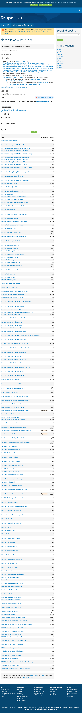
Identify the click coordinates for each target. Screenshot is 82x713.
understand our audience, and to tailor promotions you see (58, 2)
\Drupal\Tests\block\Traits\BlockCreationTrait (37, 65)
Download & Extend (56, 687)
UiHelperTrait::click (6, 527)
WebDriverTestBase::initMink (9, 658)
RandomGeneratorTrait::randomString (12, 407)
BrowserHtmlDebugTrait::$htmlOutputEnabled (14, 159)
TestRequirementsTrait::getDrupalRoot (12, 438)
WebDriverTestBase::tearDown (10, 665)
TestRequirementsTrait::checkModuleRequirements (16, 430)
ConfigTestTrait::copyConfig (9, 287)
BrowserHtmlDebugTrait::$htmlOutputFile (13, 162)
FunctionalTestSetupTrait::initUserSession (13, 331)
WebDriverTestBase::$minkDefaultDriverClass (14, 628)
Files (58, 60)
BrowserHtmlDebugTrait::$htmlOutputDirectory (15, 157)
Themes (52, 693)
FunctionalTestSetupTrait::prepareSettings (13, 352)
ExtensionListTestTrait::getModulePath (12, 294)
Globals (59, 58)
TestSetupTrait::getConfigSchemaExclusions (14, 489)
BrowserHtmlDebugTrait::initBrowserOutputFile (15, 180)
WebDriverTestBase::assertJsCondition (12, 631)
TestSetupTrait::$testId (8, 482)
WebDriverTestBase (35, 79)
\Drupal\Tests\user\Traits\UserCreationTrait (39, 70)
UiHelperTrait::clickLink (7, 530)
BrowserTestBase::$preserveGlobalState (12, 206)
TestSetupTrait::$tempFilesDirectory (11, 479)
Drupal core (53, 689)
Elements (59, 67)
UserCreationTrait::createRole (9, 590)
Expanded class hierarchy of (14, 87)
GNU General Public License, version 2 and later (64, 707)
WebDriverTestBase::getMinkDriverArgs (12, 651)
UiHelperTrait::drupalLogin (9, 546)
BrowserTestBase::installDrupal (10, 257)
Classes (59, 53)
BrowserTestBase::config (8, 228)
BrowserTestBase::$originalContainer (12, 199)
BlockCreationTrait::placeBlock (10, 140)
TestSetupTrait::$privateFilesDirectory (12, 461)
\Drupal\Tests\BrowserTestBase (15, 81)
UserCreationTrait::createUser (10, 594)
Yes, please (34, 5)
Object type (4, 130)
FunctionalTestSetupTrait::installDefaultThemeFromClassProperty (20, 335)
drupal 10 (5, 25)
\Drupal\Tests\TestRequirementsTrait (14, 70)
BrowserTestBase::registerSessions (11, 260)
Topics (59, 51)
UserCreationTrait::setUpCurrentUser (12, 603)
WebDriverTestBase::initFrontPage (11, 655)
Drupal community (27, 677)
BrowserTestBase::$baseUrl (9, 183)
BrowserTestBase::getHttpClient (10, 241)
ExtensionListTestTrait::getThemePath (12, 297)
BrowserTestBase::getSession (9, 248)
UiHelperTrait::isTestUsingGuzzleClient (12, 574)
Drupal (27, 709)
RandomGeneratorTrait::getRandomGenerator (14, 396)
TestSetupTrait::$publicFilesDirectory (12, 465)
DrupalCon (20, 698)
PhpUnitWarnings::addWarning (10, 392)
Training (19, 691)
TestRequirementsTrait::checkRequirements (14, 434)
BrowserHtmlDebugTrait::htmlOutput (12, 176)
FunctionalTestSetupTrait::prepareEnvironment (14, 343)
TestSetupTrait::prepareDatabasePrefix (12, 498)
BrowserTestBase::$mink (8, 194)
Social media (4, 691)
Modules (52, 691)
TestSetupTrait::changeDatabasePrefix (12, 485)
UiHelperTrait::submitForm (9, 580)
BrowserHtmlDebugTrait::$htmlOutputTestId (14, 164)
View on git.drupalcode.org (45, 97)
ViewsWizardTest (43, 82)
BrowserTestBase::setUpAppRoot (11, 262)
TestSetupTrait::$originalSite (9, 457)
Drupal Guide (37, 689)
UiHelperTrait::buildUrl (7, 519)
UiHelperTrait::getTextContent (10, 567)
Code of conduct (22, 700)
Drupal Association (72, 691)
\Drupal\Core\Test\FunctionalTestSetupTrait (16, 63)
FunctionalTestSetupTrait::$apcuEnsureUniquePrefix (16, 301)
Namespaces (60, 61)
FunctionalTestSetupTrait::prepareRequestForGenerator (17, 348)
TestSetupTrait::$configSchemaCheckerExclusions (15, 442)
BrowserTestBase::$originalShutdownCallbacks (15, 202)
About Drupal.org (72, 693)
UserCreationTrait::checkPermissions (12, 583)
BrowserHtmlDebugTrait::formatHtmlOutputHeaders (16, 167)
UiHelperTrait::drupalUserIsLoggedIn (11, 559)
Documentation (38, 687)
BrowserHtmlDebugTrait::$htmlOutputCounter (14, 150)
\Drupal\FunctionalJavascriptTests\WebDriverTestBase (24, 84)
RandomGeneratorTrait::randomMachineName (14, 400)
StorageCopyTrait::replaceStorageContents (13, 427)
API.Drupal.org (38, 695)
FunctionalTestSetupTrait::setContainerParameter (15, 367)
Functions (60, 54)
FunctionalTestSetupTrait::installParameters (14, 339)
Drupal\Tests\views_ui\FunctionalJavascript (13, 110)
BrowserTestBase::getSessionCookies (12, 251)
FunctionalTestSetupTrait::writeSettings (12, 375)
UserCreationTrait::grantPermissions (11, 597)
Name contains (5, 117)
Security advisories (6, 695)
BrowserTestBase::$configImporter (11, 187)
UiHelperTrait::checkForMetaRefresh (11, 523)
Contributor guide (22, 695)
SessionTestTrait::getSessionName (11, 423)
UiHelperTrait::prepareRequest (10, 577)
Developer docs (38, 693)
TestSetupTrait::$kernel (8, 453)
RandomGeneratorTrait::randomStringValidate (15, 410)
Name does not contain (8, 123)
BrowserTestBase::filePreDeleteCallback (12, 232)
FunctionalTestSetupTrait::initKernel (11, 325)
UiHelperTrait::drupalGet (8, 542)
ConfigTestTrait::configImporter (10, 283)
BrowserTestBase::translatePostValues (12, 270)
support (43, 675)
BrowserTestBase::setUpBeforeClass (11, 265)
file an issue (33, 675)
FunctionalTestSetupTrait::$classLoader (12, 306)
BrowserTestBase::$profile (8, 209)
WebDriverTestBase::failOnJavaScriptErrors (14, 640)
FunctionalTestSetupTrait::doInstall (11, 314)
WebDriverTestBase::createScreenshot (12, 637)
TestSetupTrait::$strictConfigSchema (12, 474)
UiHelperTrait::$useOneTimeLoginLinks (12, 515)
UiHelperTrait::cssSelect (8, 534)
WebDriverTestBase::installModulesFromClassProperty (17, 662)
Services (59, 65)
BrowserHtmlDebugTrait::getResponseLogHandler (15, 172)
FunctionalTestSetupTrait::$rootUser (12, 309)
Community (20, 687)
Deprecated (60, 63)
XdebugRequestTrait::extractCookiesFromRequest (15, 668)
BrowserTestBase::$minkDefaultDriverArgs (13, 196)
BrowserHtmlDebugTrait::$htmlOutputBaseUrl (14, 145)
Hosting (19, 693)
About (69, 687)
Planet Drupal (5, 689)
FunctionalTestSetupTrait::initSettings (12, 328)
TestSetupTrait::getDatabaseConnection (13, 494)
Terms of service (71, 695)
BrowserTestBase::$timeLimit (9, 218)
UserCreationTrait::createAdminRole (11, 586)
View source (4, 112)
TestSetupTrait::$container (9, 446)
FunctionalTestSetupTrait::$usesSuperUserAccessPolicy (17, 312)
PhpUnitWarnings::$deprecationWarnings (13, 388)
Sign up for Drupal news (8, 693)
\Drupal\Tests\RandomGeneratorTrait (14, 66)
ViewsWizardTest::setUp (8, 614)
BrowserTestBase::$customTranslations (13, 191)
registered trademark (39, 709)
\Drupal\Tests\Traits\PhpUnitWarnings (35, 72)
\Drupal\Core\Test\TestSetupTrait (13, 65)
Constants (60, 56)
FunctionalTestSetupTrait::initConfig (11, 322)
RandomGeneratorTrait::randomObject (12, 404)
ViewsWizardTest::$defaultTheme (11, 607)
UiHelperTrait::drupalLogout (9, 550)
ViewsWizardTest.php (22, 25)
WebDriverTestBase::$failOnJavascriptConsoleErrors (16, 624)
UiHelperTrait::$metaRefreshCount (11, 510)
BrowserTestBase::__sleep (8, 279)
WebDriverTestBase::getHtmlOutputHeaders (14, 648)
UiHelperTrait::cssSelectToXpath (10, 538)
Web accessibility (72, 689)
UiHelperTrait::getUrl (7, 571)
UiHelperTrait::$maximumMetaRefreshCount (14, 506)
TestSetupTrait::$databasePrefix (10, 449)
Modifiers (52, 137)
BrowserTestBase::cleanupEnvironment (12, 225)
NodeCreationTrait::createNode (10, 379)
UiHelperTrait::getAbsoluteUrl (9, 563)
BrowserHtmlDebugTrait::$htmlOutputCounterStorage (17, 153)
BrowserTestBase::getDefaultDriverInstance (14, 236)
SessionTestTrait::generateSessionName (13, 419)
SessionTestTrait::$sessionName (10, 417)
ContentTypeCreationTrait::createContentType (14, 291)
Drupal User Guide (39, 691)
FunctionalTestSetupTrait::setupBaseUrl (12, 371)
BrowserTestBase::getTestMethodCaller (12, 254)
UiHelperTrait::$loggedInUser (9, 502)
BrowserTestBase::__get (8, 277)
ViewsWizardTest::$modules (9, 611)
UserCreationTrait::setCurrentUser (11, 599)
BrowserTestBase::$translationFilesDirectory (14, 221)
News (2, 687)
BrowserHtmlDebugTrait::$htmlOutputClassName (15, 148)
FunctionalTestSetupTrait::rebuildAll (11, 356)
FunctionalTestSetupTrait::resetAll (11, 363)
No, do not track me (45, 5)
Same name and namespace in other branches (16, 46)
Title (20, 137)
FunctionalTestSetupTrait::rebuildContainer (13, 359)
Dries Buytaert (52, 709)
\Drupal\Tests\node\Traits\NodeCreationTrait (39, 66)
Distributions (54, 695)
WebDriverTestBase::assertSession (11, 634)
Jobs (2, 696)
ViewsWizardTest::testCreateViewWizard (13, 617)
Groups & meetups (22, 696)
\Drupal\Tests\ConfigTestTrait (44, 68)
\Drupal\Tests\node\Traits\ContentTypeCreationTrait (19, 68)
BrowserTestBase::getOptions (10, 245)
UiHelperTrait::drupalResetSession (11, 555)
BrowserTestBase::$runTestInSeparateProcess (14, 214)
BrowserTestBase (20, 61)
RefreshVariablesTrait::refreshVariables (12, 414)
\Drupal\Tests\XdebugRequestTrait (13, 72)
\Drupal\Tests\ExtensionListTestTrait (14, 77)
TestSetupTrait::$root (7, 469)
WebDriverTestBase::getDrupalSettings (12, 644)
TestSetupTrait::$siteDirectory (10, 471)
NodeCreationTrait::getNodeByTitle (11, 384)
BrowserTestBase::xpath (8, 274)
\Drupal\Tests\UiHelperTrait (38, 63)
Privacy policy (71, 696)
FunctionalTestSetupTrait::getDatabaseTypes (14, 318)
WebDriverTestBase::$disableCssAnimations (14, 620)
